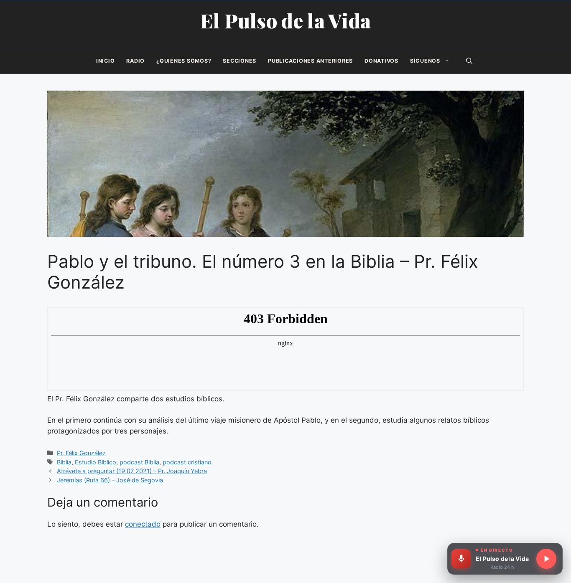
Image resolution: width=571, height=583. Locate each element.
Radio (135, 61)
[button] (469, 61)
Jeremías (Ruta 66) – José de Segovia (110, 480)
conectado (143, 524)
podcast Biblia (139, 462)
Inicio (105, 61)
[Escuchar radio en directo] (546, 559)
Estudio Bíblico (95, 462)
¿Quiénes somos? (183, 61)
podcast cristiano (187, 462)
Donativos (381, 61)
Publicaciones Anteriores (310, 61)
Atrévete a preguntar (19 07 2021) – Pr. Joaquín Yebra (132, 470)
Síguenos (425, 61)
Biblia (64, 462)
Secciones (239, 61)
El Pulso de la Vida (285, 20)
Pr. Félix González (81, 452)
